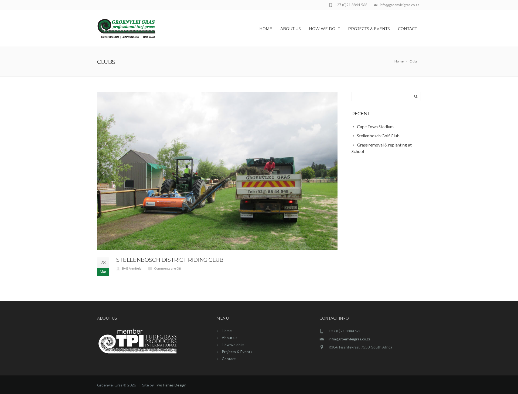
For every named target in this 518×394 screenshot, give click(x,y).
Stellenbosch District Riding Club (169, 260)
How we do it (324, 28)
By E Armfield (132, 268)
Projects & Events (369, 28)
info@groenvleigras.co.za (349, 339)
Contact (407, 28)
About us (290, 28)
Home (265, 28)
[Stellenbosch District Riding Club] (217, 171)
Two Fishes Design (170, 385)
